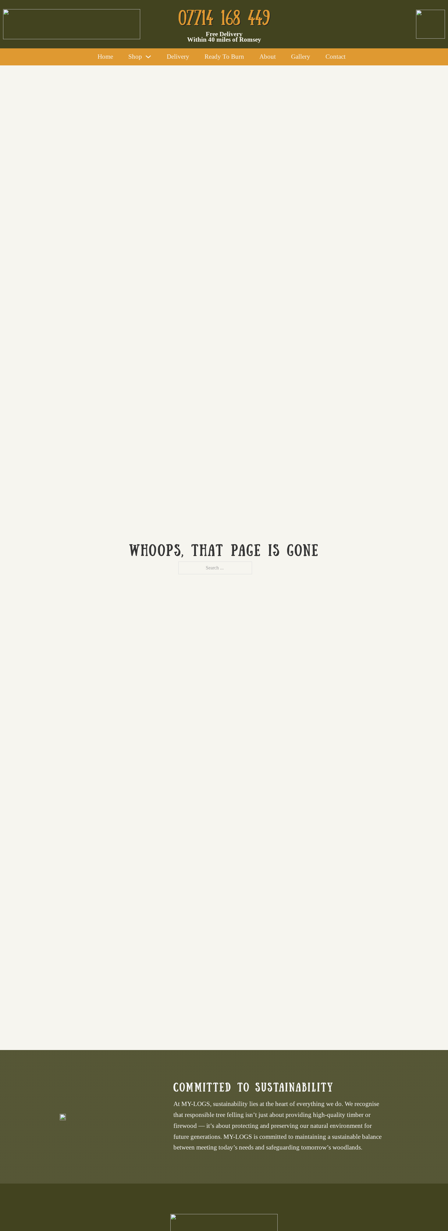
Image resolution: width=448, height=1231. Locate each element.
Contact (335, 56)
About (267, 56)
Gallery (300, 56)
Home (105, 56)
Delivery (178, 56)
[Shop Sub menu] (148, 57)
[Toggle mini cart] (356, 57)
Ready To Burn (224, 56)
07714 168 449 (224, 16)
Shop (135, 56)
